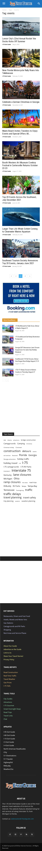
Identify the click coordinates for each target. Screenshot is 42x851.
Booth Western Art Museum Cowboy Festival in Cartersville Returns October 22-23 (20, 165)
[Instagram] (15, 834)
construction (12, 451)
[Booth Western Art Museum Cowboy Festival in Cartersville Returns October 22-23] (21, 150)
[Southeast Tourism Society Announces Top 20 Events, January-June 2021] (21, 248)
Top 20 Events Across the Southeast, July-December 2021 (19, 198)
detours (26, 451)
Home (4, 10)
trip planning (8, 501)
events (35, 451)
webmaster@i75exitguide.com (22, 819)
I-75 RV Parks (25, 467)
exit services (7, 455)
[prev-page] (11, 276)
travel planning (13, 497)
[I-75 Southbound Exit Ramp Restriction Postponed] (7, 339)
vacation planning (28, 501)
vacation (17, 501)
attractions (16, 440)
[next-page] (30, 276)
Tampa (24, 486)
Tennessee (9, 490)
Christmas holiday (9, 447)
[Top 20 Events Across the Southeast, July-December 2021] (21, 185)
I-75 (25, 462)
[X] (32, 834)
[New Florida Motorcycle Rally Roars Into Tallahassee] (21, 58)
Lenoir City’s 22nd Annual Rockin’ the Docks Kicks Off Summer (19, 40)
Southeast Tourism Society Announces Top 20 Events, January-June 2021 (20, 262)
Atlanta (10, 440)
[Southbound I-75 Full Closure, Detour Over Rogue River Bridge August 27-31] (7, 362)
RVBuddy (7, 486)
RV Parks (16, 486)
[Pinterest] (21, 834)
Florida (23, 455)
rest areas (25, 482)
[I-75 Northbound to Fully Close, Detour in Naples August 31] (7, 329)
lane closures (22, 474)
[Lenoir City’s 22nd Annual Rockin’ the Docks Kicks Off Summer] (21, 26)
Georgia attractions (10, 459)
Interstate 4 (7, 471)
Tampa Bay (32, 486)
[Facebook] (10, 834)
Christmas (29, 444)
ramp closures (12, 482)
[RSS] (26, 834)
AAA (5, 440)
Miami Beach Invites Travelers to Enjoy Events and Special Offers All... (20, 132)
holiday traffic (23, 459)
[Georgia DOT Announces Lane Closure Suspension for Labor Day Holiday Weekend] (7, 350)
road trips (33, 482)
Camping (21, 443)
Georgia (32, 455)
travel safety (29, 497)
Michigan (8, 478)
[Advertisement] (21, 406)
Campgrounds (10, 443)
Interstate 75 (21, 470)
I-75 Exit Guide (6, 44)
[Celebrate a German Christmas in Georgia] (21, 90)
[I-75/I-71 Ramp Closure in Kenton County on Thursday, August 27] (7, 372)
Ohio (16, 478)
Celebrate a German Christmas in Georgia (20, 102)
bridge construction (28, 440)
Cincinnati (19, 447)
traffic (28, 490)
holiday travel (10, 463)
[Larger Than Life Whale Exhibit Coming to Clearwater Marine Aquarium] (21, 216)
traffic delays (12, 494)
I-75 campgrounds (11, 467)
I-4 (20, 463)
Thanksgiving (20, 490)
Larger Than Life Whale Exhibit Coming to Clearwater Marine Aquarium (20, 230)
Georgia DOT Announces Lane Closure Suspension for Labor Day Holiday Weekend (27, 350)
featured (14, 455)
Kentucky (8, 475)
